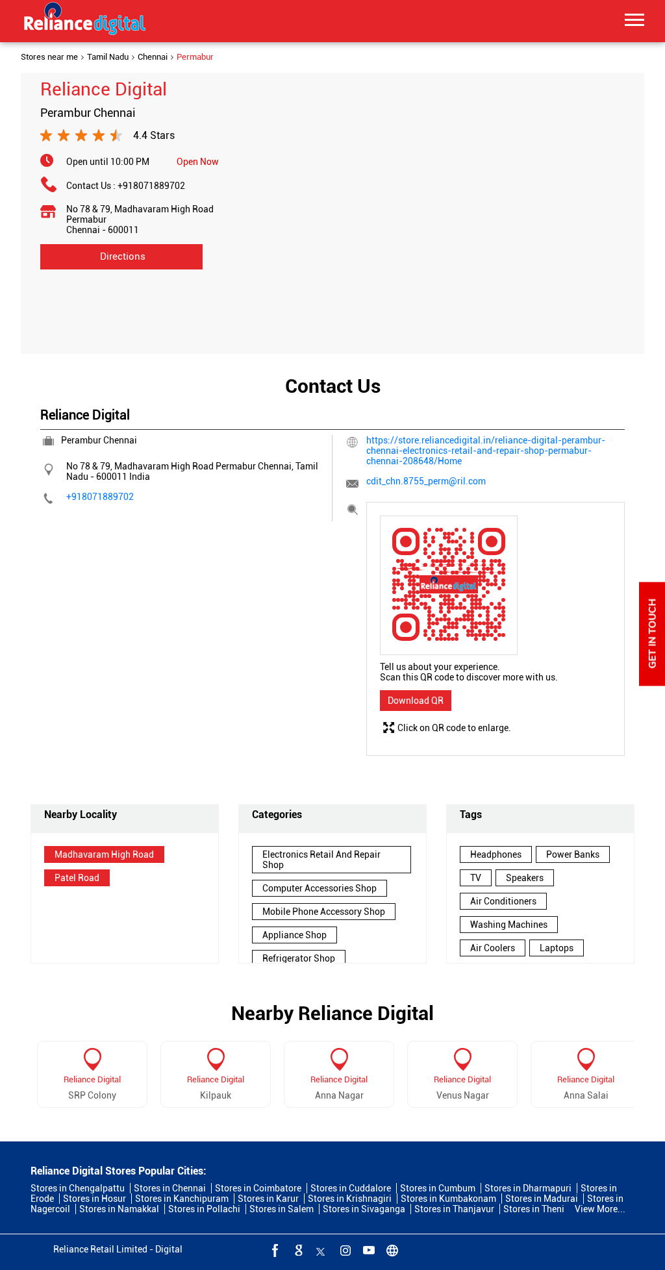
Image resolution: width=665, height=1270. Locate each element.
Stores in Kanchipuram (182, 1198)
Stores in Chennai (170, 1188)
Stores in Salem (281, 1209)
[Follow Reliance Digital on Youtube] (367, 1250)
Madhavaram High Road (104, 854)
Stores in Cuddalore (350, 1188)
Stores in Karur (268, 1198)
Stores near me (49, 57)
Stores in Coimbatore (258, 1188)
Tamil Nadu (108, 57)
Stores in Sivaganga (364, 1209)
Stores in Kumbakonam (448, 1198)
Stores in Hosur (94, 1198)
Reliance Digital (92, 1079)
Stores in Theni (533, 1209)
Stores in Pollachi (204, 1209)
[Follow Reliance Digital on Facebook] (274, 1250)
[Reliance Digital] (85, 21)
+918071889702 (151, 186)
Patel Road (77, 878)
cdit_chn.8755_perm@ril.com (426, 481)
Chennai (153, 57)
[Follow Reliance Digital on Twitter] (321, 1250)
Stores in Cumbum (437, 1188)
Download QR (416, 700)
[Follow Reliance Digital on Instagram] (344, 1250)
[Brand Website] (391, 1250)
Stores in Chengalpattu (78, 1188)
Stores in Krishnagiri (350, 1198)
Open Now (198, 161)
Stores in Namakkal (119, 1209)
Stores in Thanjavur (454, 1209)
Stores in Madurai (541, 1198)
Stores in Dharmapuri (527, 1188)
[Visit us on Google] (297, 1250)
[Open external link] (652, 682)
